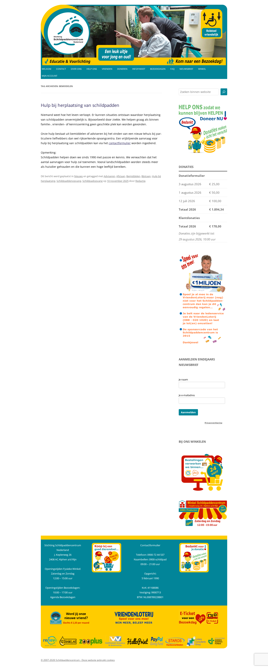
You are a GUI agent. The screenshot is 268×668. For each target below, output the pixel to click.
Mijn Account (49, 75)
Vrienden (107, 69)
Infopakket (138, 69)
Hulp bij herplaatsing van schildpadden (80, 105)
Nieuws (78, 176)
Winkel (202, 69)
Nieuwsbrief (186, 69)
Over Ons (76, 69)
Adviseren (109, 176)
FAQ (172, 69)
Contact (61, 69)
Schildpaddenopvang (69, 181)
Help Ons (92, 69)
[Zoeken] (224, 91)
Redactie (140, 181)
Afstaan (120, 176)
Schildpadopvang (92, 181)
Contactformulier (150, 545)
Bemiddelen (133, 176)
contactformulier (120, 143)
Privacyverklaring (213, 422)
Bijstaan (146, 176)
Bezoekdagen (157, 69)
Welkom (46, 69)
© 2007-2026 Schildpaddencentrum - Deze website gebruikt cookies (78, 660)
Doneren (122, 69)
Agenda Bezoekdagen (62, 597)
